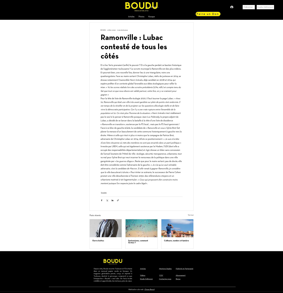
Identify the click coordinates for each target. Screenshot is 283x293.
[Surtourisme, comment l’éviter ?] (142, 228)
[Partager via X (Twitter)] (107, 200)
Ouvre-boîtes (98, 241)
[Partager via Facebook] (102, 200)
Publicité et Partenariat (184, 269)
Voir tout (190, 215)
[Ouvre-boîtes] (106, 228)
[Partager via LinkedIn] (112, 200)
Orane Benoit (149, 289)
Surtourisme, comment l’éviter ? (138, 242)
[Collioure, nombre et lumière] (177, 228)
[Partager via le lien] (118, 200)
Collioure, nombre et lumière (176, 241)
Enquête (104, 193)
